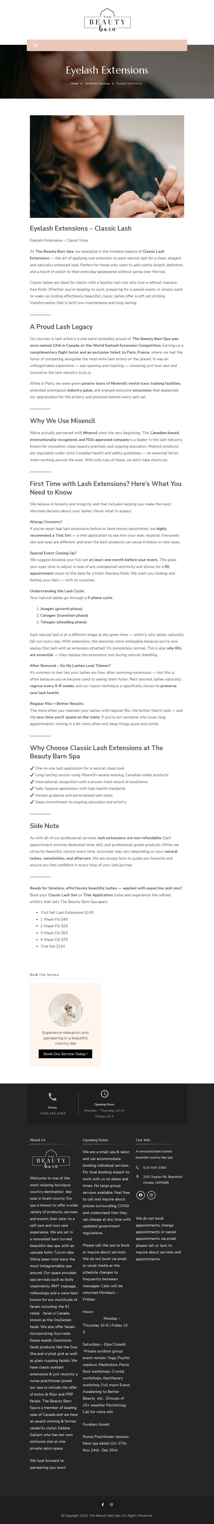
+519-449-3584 (52, 1113)
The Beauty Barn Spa (105, 1515)
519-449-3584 (155, 1167)
